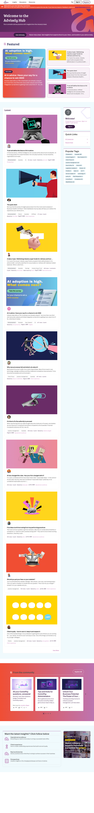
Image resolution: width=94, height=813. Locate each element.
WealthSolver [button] (70, 182)
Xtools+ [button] (82, 168)
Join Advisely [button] (20, 35)
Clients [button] (20, 214)
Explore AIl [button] (78, 672)
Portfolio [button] (68, 171)
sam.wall (45, 160)
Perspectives (10, 162)
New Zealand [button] (28, 322)
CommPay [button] (69, 179)
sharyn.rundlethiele (17, 378)
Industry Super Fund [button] (37, 268)
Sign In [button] (70, 126)
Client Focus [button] (11, 376)
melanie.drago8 (47, 430)
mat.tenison (20, 270)
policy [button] (68, 176)
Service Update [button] (70, 173)
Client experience (30, 216)
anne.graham (45, 641)
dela (24, 536)
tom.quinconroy (16, 324)
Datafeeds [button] (69, 154)
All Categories (69, 139)
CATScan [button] (33, 214)
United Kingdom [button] (70, 157)
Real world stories (46, 270)
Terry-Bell (15, 216)
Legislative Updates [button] (71, 168)
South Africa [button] (70, 165)
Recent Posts (69, 142)
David (32, 270)
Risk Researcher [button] (77, 176)
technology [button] (81, 173)
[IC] (6, 2)
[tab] (44, 713)
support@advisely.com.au (82, 7)
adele (37, 588)
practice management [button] (22, 376)
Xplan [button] (76, 171)
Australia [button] (20, 160)
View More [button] (56, 650)
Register (86, 2)
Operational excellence (20, 433)
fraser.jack (25, 485)
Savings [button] (27, 268)
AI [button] (25, 160)
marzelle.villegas (25, 705)
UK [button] (82, 171)
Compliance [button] (78, 179)
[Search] (72, 2)
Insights (31, 324)
